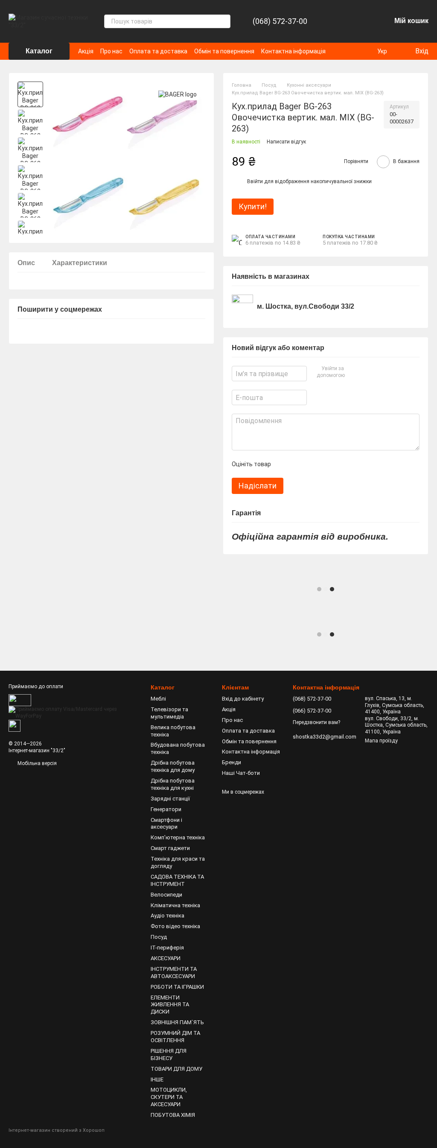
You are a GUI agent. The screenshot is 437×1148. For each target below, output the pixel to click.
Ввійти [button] (255, 181)
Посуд (159, 937)
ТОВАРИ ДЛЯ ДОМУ (176, 1069)
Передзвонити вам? (316, 722)
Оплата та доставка (158, 51)
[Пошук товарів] (223, 21)
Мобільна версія (36, 763)
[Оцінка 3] (312, 464)
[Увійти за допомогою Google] (366, 372)
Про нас (111, 51)
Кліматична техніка (175, 905)
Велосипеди (166, 894)
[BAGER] (177, 94)
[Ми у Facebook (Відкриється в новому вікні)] (353, 51)
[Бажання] (362, 21)
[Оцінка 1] (284, 464)
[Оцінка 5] (339, 464)
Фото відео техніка (175, 926)
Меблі (158, 698)
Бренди (231, 762)
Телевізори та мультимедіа (169, 713)
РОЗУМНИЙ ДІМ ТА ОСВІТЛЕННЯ (175, 1036)
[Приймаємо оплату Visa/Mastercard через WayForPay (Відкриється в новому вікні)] (73, 713)
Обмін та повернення (224, 51)
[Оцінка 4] (325, 464)
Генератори (166, 809)
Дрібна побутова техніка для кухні (173, 784)
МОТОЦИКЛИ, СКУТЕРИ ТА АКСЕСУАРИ (169, 1097)
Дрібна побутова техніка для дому (173, 766)
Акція (85, 51)
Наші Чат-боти (241, 773)
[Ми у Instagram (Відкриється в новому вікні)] (363, 51)
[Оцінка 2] (298, 464)
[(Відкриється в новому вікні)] (14, 725)
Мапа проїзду (381, 741)
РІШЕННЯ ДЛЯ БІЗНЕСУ (168, 1054)
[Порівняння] (340, 21)
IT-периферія (167, 947)
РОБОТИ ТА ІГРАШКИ (177, 987)
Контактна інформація (293, 51)
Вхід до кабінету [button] (243, 698)
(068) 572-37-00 (280, 21)
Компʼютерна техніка (178, 837)
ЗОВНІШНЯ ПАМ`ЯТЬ (177, 1022)
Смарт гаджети (170, 848)
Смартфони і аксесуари (166, 823)
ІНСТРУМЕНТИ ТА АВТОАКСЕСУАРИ (174, 972)
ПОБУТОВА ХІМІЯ (173, 1115)
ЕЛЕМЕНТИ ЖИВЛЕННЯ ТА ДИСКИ (170, 1004)
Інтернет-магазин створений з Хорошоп (57, 1130)
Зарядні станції (170, 798)
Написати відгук (286, 142)
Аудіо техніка (167, 915)
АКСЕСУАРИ (166, 958)
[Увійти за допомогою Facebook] (353, 372)
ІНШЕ (157, 1079)
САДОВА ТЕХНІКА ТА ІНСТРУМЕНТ (177, 880)
